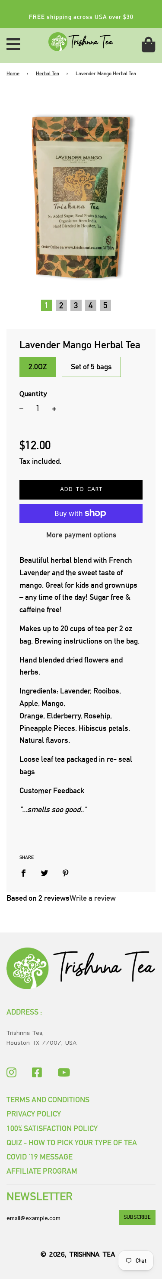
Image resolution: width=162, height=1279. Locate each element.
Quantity (33, 394)
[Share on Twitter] (44, 873)
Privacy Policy (33, 1113)
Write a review (93, 897)
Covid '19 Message (39, 1156)
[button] (46, 305)
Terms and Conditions (47, 1099)
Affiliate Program (41, 1170)
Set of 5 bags (91, 366)
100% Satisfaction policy (52, 1128)
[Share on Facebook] (26, 873)
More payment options (81, 535)
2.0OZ (38, 366)
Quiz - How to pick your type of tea (71, 1142)
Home (12, 74)
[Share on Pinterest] (66, 873)
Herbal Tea (47, 74)
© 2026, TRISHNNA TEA (78, 1255)
